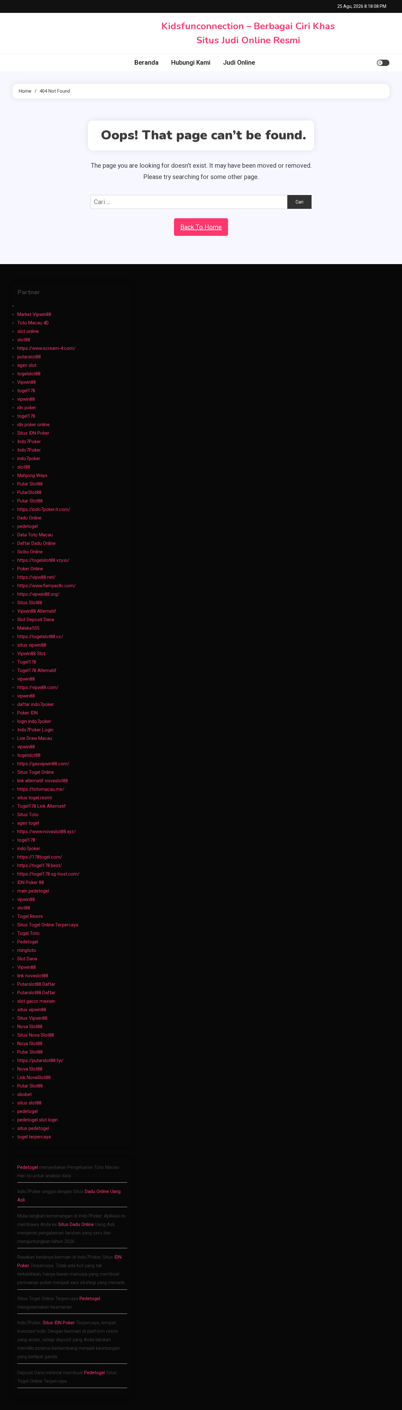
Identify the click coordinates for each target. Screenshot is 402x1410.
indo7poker (28, 458)
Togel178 (26, 662)
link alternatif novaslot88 (42, 781)
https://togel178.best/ (39, 865)
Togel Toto (28, 933)
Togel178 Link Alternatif (41, 806)
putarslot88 (29, 357)
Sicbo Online (30, 552)
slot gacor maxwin (36, 1001)
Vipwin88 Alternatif (36, 611)
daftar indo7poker (35, 704)
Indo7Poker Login (35, 730)
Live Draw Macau (34, 738)
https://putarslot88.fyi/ (40, 1060)
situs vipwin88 (31, 645)
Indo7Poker (29, 441)
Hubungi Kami (190, 62)
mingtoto (26, 950)
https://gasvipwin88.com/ (43, 764)
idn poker (26, 407)
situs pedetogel (33, 1128)
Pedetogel (27, 942)
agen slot (26, 365)
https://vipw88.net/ (36, 577)
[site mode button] (383, 63)
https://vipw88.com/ (37, 687)
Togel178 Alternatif (37, 670)
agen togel (28, 823)
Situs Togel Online (35, 772)
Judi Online (239, 62)
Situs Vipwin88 (32, 1018)
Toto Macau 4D (33, 323)
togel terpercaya (34, 1137)
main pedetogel (33, 891)
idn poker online (33, 424)
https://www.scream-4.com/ (46, 348)
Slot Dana (27, 959)
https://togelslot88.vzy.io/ (43, 560)
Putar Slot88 (30, 484)
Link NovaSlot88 (34, 1077)
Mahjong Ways (32, 475)
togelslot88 (29, 374)
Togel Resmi (30, 916)
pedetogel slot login (37, 1120)
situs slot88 (29, 1103)
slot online (28, 331)
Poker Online (30, 569)
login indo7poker (34, 721)
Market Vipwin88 (34, 314)
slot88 (23, 340)
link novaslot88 (32, 976)
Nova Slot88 (29, 1026)
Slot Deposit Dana (35, 619)
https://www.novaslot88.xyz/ (46, 831)
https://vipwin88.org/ (38, 594)
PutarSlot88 (29, 492)
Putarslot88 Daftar (36, 984)
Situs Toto (28, 814)
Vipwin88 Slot (31, 653)
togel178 (26, 390)
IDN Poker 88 (30, 882)
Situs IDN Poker (33, 433)
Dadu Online (29, 518)
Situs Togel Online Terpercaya (47, 925)
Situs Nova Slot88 (35, 1035)
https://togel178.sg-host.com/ (48, 874)
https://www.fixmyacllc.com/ (46, 585)
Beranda (146, 62)
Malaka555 (28, 628)
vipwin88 (26, 399)
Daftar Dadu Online (36, 543)
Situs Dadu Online (76, 1224)
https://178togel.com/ (39, 857)
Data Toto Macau (35, 535)
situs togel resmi (34, 797)
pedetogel (27, 526)
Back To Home (201, 227)
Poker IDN (27, 713)
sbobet (24, 1094)
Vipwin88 (26, 382)
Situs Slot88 (29, 602)
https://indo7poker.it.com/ (43, 509)
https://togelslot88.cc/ (40, 636)
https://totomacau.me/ (40, 789)
